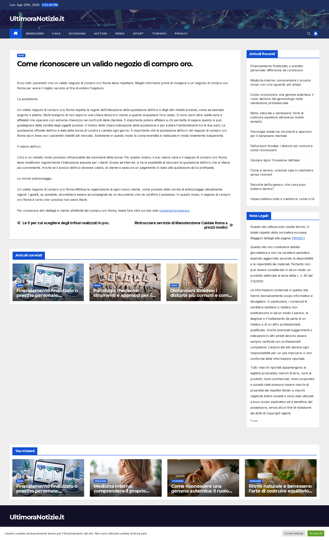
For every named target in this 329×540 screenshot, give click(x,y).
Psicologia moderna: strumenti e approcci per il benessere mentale (122, 295)
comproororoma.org (174, 210)
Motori (100, 33)
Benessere (35, 33)
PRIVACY (298, 238)
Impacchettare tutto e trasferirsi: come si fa (282, 199)
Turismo (159, 33)
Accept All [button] (316, 533)
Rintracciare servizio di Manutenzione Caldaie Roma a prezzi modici (181, 225)
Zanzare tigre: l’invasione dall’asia (275, 160)
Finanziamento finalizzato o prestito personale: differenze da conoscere (47, 295)
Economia (77, 33)
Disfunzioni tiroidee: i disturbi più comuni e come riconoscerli (200, 295)
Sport (138, 33)
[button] (308, 33)
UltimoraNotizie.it (37, 19)
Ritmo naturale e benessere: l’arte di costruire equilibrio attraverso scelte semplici (277, 117)
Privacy (181, 33)
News (120, 33)
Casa (56, 33)
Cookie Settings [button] (294, 533)
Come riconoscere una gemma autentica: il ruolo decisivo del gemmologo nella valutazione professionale (282, 99)
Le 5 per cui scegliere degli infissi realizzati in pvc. (66, 223)
